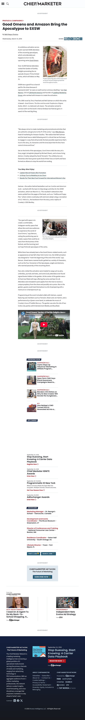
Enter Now (31, 476)
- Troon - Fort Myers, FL (40, 546)
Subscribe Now (42, 577)
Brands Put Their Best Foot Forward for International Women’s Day (42, 178)
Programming (61, 609)
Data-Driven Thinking (14, 609)
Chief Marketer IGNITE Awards (38, 472)
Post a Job (32, 554)
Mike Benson (60, 132)
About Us (36, 678)
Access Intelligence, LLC (38, 709)
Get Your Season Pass (35, 490)
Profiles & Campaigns (12, 21)
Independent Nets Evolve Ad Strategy (66, 613)
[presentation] (31, 367)
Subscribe (45, 676)
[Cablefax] (61, 617)
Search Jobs (47, 554)
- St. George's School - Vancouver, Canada (41, 512)
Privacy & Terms (39, 683)
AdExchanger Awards (38, 497)
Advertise (36, 676)
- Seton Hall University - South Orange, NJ (41, 538)
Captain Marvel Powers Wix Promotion (33, 173)
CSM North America (35, 93)
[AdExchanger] (14, 620)
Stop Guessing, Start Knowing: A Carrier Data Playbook (39, 459)
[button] (3, 3)
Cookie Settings (39, 680)
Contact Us (45, 678)
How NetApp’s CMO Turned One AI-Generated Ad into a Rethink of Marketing (46, 408)
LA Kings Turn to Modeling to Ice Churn (33, 175)
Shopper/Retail (42, 362)
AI (37, 403)
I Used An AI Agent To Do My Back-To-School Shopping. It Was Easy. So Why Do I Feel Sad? (17, 616)
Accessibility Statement (42, 685)
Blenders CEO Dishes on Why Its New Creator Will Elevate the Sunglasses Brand (47, 395)
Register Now (32, 464)
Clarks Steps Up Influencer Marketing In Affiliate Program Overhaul (47, 368)
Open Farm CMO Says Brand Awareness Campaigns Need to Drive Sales (46, 381)
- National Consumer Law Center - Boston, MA (42, 530)
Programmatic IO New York (41, 483)
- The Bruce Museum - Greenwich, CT (41, 521)
